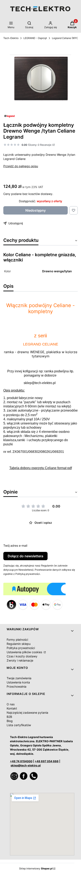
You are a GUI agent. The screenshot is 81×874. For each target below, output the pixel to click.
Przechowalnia (16, 686)
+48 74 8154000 (21, 761)
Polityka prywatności (21, 648)
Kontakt (12, 708)
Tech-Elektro (10, 38)
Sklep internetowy (36, 868)
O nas (11, 704)
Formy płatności (17, 639)
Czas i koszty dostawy (22, 656)
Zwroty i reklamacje (20, 660)
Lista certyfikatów (19, 725)
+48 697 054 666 (47, 761)
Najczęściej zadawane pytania (27, 712)
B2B (9, 716)
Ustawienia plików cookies (25, 652)
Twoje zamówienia (19, 678)
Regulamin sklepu (19, 643)
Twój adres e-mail (15, 545)
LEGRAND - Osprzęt (35, 38)
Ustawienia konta (18, 682)
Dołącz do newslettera (25, 556)
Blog (10, 721)
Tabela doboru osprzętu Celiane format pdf (40, 468)
